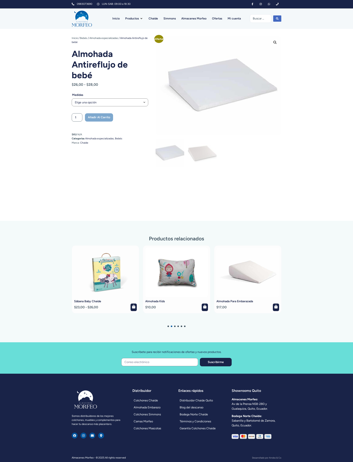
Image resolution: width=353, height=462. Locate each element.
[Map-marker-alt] (101, 435)
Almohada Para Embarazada (234, 301)
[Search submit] (277, 18)
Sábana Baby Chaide (87, 301)
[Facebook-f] (252, 4)
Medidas (77, 95)
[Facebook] (75, 435)
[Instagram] (261, 4)
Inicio (75, 38)
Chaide (84, 142)
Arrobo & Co (275, 457)
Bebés (83, 38)
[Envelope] (92, 435)
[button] (134, 18)
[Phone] (277, 4)
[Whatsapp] (269, 4)
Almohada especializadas (103, 38)
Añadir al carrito (99, 117)
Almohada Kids (155, 301)
